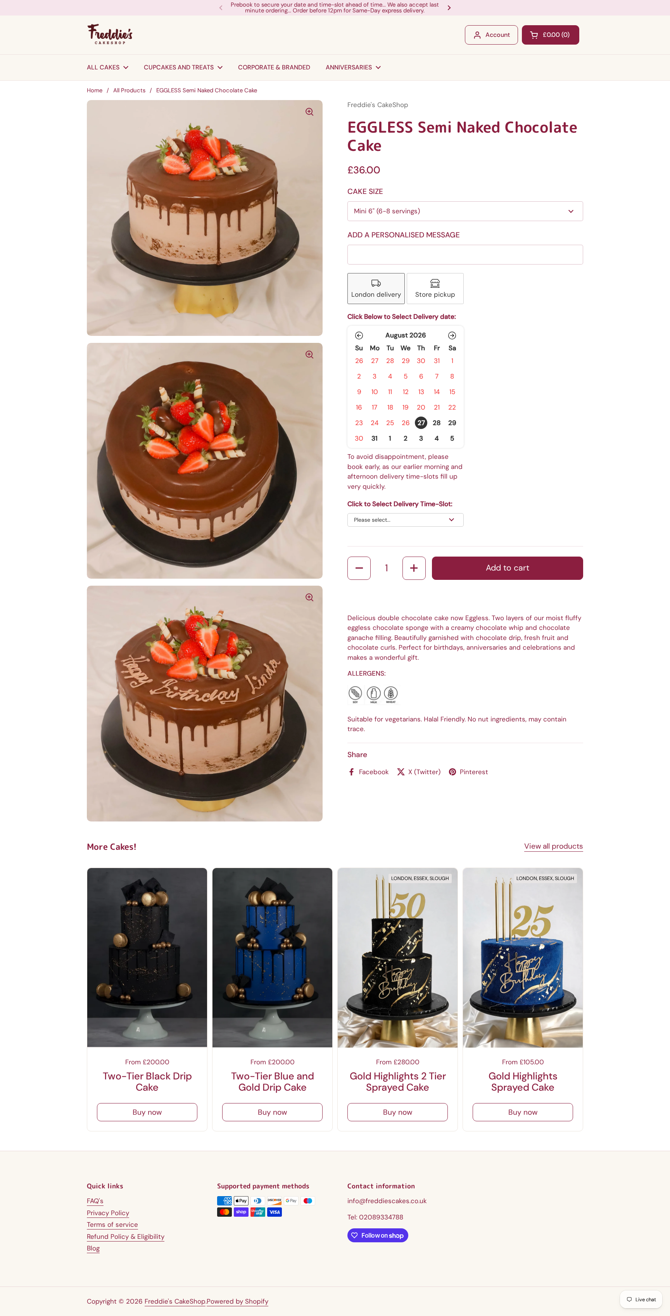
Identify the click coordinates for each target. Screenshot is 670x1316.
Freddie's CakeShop (175, 1301)
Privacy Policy (108, 1213)
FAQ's (95, 1201)
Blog (93, 1248)
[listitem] (376, 288)
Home (94, 90)
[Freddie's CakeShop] (110, 35)
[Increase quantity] (414, 568)
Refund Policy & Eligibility (125, 1236)
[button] (359, 335)
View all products (553, 846)
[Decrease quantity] (359, 568)
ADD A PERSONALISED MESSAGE (403, 235)
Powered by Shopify (237, 1301)
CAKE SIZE (365, 191)
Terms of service (112, 1224)
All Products (129, 90)
